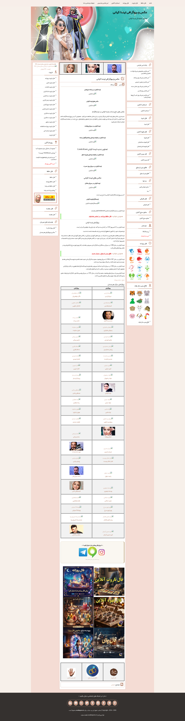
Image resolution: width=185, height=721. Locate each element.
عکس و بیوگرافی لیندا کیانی (130, 12)
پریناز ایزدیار (76, 378)
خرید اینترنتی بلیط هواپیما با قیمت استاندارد (46, 158)
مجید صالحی (108, 500)
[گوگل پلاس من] (81, 703)
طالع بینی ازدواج (144, 173)
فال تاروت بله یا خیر (49, 130)
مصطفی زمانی (76, 393)
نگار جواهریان (76, 296)
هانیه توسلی (108, 339)
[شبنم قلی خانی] (71, 68)
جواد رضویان (108, 378)
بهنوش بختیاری (108, 330)
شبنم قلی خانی (76, 491)
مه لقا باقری (76, 349)
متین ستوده (76, 330)
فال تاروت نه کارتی (49, 113)
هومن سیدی (76, 421)
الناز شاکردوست (108, 461)
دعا (148, 191)
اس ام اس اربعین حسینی (142, 81)
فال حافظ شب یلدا (50, 185)
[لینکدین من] (70, 703)
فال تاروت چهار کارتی (49, 100)
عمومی (113, 684)
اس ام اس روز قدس (143, 90)
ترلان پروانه (108, 436)
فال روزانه (126, 3)
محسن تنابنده (108, 358)
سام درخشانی (76, 534)
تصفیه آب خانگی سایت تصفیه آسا (45, 148)
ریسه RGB (146, 231)
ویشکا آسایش (76, 510)
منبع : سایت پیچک (119, 279)
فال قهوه (146, 137)
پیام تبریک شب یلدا (49, 190)
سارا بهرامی (76, 436)
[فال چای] (109, 643)
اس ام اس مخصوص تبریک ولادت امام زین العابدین (140, 72)
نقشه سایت (84, 714)
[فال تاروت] (109, 582)
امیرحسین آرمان (108, 534)
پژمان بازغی (76, 461)
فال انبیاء (146, 124)
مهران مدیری (108, 451)
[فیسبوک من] (103, 703)
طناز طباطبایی (76, 500)
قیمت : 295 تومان (45, 66)
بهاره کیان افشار (108, 519)
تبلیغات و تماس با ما (88, 3)
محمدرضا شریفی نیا (76, 519)
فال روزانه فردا (50, 227)
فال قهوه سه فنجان (143, 141)
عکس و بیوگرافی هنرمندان (47, 232)
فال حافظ (143, 3)
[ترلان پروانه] (92, 68)
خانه (150, 3)
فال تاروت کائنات (50, 86)
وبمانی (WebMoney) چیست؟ (47, 152)
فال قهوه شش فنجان (143, 146)
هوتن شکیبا (76, 412)
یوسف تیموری (108, 491)
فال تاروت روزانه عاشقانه (47, 126)
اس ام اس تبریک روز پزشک (141, 77)
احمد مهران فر (76, 476)
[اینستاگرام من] (98, 703)
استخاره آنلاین (115, 3)
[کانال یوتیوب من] (76, 703)
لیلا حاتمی (108, 412)
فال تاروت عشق (50, 121)
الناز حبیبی (76, 368)
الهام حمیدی (76, 358)
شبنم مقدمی (108, 305)
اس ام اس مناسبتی (103, 3)
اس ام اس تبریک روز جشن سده (140, 86)
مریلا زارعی (108, 296)
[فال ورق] (78, 643)
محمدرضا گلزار (108, 320)
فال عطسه (52, 214)
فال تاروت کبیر (50, 82)
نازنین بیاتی (76, 339)
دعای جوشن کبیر (144, 186)
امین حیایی (108, 368)
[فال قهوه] (109, 612)
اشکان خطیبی (76, 305)
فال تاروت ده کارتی (49, 117)
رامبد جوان (108, 476)
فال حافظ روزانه (50, 181)
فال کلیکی (146, 204)
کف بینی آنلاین (145, 159)
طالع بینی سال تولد (143, 322)
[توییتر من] (87, 703)
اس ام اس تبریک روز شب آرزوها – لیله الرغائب (140, 96)
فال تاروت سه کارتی (49, 95)
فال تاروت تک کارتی (49, 91)
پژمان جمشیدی (108, 349)
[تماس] (92, 703)
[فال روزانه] (78, 582)
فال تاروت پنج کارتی (49, 104)
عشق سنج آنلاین (144, 218)
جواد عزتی (108, 402)
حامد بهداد (76, 320)
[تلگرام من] (109, 703)
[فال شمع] (78, 612)
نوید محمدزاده (76, 451)
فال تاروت (135, 3)
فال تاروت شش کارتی (48, 108)
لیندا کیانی (108, 393)
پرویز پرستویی (108, 421)
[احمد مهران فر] (114, 68)
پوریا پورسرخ (108, 510)
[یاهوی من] (115, 703)
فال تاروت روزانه (50, 78)
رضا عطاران (76, 402)
